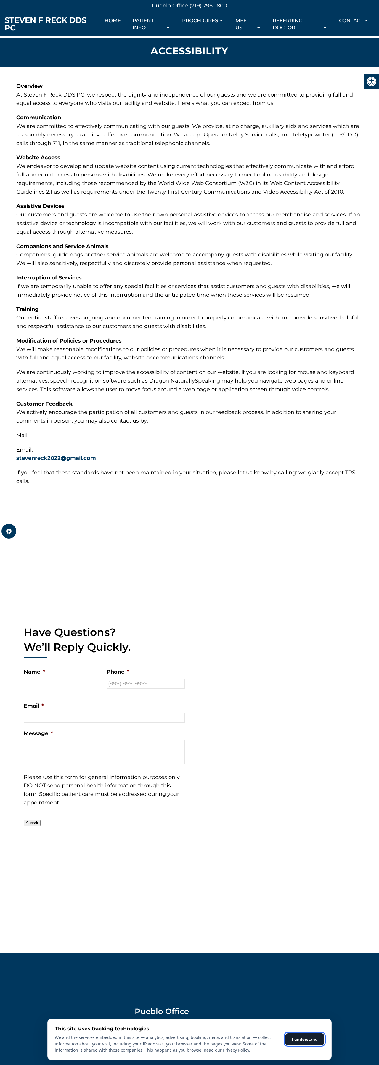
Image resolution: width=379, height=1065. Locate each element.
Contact (351, 20)
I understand (305, 1039)
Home (113, 20)
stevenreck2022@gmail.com (56, 458)
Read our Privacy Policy (226, 1050)
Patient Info (143, 23)
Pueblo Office (171, 5)
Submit (32, 823)
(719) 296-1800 (208, 5)
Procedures (200, 20)
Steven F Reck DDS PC (45, 24)
